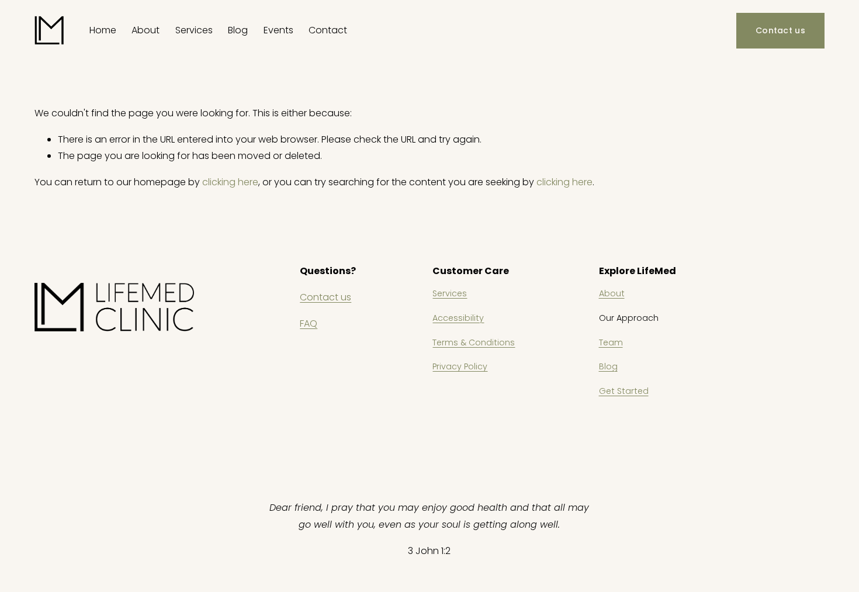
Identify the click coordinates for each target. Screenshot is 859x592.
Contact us (780, 30)
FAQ (308, 323)
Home (102, 30)
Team (611, 342)
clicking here (230, 182)
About (612, 293)
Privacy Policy (459, 366)
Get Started (624, 391)
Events (278, 30)
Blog (238, 30)
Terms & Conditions (473, 342)
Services (449, 293)
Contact (328, 30)
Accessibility (458, 318)
